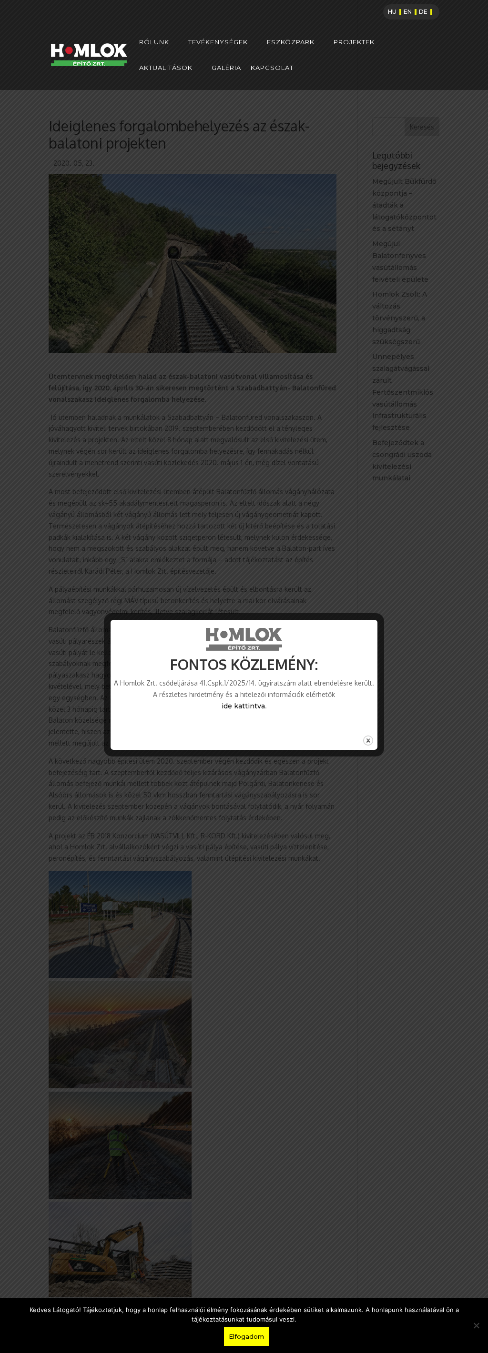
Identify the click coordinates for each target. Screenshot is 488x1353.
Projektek (354, 42)
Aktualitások (166, 67)
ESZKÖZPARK (291, 42)
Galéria (226, 67)
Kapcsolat (272, 67)
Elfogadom (246, 1336)
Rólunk (154, 42)
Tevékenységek (218, 42)
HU (392, 12)
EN (408, 12)
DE (423, 12)
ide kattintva (243, 706)
